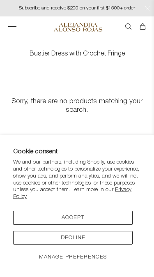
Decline (73, 237)
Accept (73, 217)
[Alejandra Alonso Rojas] (77, 27)
